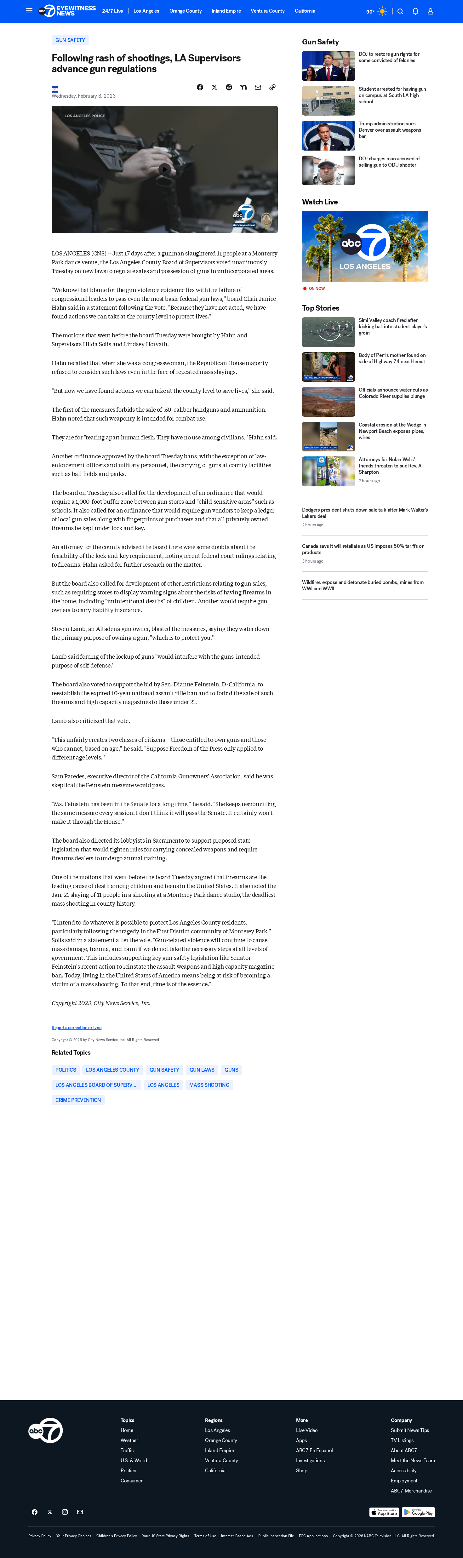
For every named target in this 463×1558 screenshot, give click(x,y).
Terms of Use (205, 1536)
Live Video (307, 1430)
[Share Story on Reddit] (229, 87)
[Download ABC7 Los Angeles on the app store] (384, 1512)
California (305, 11)
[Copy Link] (272, 87)
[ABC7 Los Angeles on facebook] (34, 1512)
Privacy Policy (39, 1536)
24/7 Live (112, 11)
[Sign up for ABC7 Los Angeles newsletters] (80, 1512)
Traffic (127, 1450)
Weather (129, 1440)
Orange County (185, 11)
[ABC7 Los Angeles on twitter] (49, 1512)
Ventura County (268, 11)
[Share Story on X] (214, 87)
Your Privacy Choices (73, 1536)
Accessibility (404, 1470)
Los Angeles (146, 11)
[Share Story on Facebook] (200, 87)
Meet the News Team (413, 1460)
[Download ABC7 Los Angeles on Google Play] (418, 1512)
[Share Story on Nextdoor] (243, 87)
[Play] (365, 246)
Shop (301, 1470)
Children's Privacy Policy (116, 1536)
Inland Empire (226, 11)
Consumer (131, 1480)
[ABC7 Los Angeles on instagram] (65, 1512)
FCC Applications (313, 1536)
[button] (29, 10)
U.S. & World (134, 1460)
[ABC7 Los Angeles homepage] (67, 11)
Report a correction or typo (76, 1028)
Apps (301, 1440)
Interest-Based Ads (237, 1536)
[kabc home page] (45, 1430)
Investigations (310, 1460)
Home (127, 1430)
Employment (404, 1480)
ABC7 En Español (314, 1450)
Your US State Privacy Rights (165, 1536)
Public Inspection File (276, 1536)
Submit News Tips (410, 1430)
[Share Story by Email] (258, 87)
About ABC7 (404, 1450)
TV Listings (402, 1440)
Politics (128, 1470)
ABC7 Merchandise (411, 1490)
